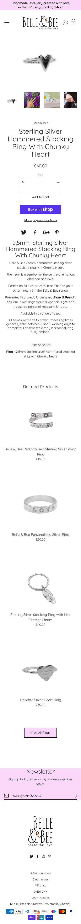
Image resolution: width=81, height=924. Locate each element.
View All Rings (40, 733)
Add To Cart (40, 197)
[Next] (73, 101)
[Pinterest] (57, 232)
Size (40, 175)
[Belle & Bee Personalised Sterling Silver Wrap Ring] (40, 418)
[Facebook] (35, 232)
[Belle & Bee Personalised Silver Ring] (40, 504)
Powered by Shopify (57, 904)
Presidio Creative (31, 904)
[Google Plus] (46, 232)
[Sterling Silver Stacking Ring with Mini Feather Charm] (40, 584)
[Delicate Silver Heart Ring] (40, 669)
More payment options (40, 220)
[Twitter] (24, 232)
